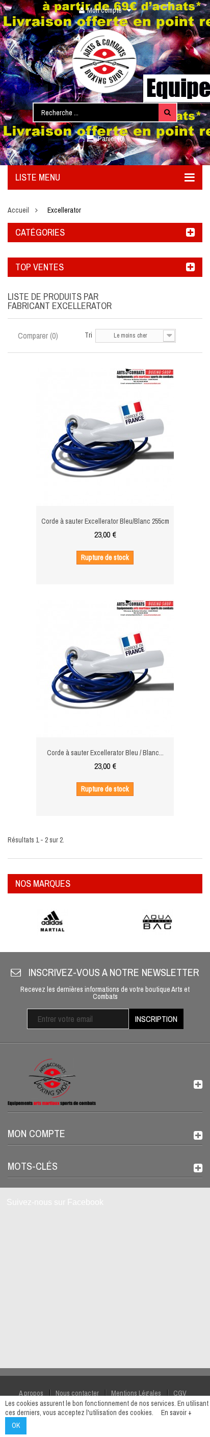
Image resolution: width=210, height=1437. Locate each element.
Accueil (18, 210)
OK (16, 1425)
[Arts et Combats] (105, 61)
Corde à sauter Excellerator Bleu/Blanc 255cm (105, 521)
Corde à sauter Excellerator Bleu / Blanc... (105, 752)
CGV (180, 1393)
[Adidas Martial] (52, 922)
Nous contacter (77, 1393)
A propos (31, 1393)
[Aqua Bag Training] (157, 922)
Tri (88, 335)
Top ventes (39, 267)
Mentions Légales (136, 1393)
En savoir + (176, 1412)
